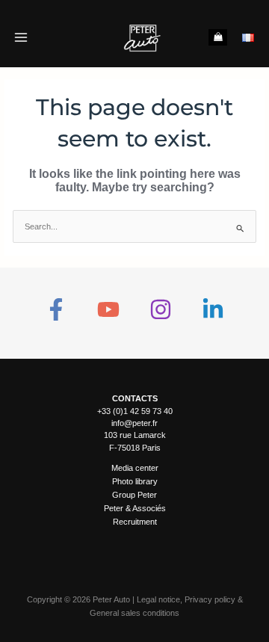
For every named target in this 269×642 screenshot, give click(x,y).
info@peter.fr (134, 423)
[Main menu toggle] (20, 37)
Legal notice (158, 599)
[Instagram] (160, 309)
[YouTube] (108, 309)
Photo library (135, 481)
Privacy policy (210, 599)
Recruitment (135, 521)
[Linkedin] (213, 309)
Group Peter (134, 494)
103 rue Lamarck (135, 434)
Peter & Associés (135, 508)
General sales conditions (134, 612)
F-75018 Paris (135, 447)
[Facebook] (56, 309)
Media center (134, 467)
